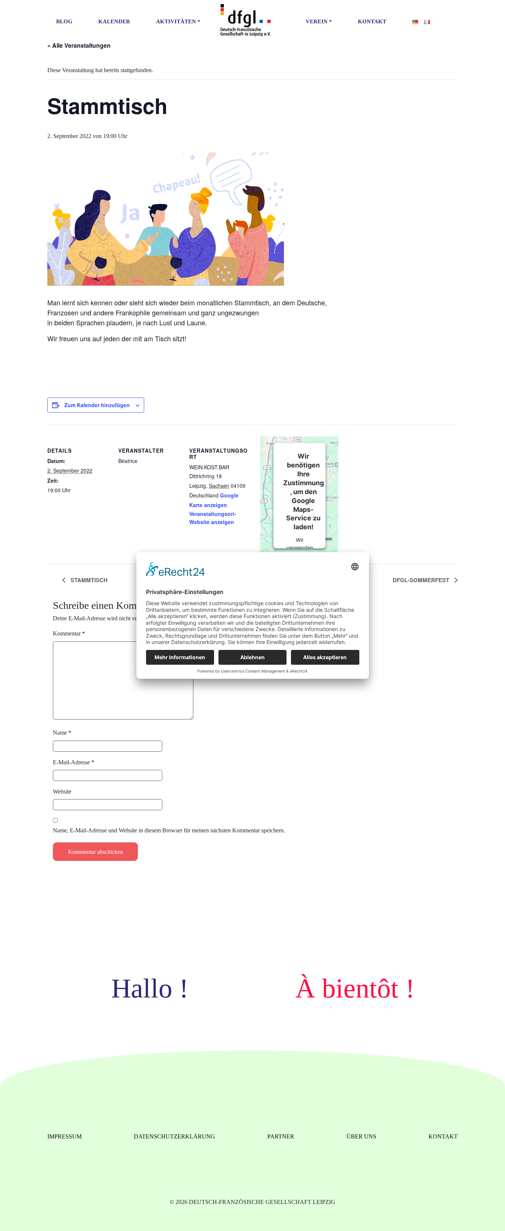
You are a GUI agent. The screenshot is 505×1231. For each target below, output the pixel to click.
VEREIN (317, 21)
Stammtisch (88, 580)
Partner (280, 1136)
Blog (64, 21)
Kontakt (372, 21)
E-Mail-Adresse (73, 762)
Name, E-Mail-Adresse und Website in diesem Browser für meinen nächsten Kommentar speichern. (169, 830)
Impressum (64, 1136)
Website (62, 791)
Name (62, 732)
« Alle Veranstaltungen (79, 45)
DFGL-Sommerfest (422, 580)
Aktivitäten (176, 21)
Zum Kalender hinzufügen (97, 405)
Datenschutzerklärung (174, 1136)
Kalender (114, 21)
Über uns (361, 1136)
